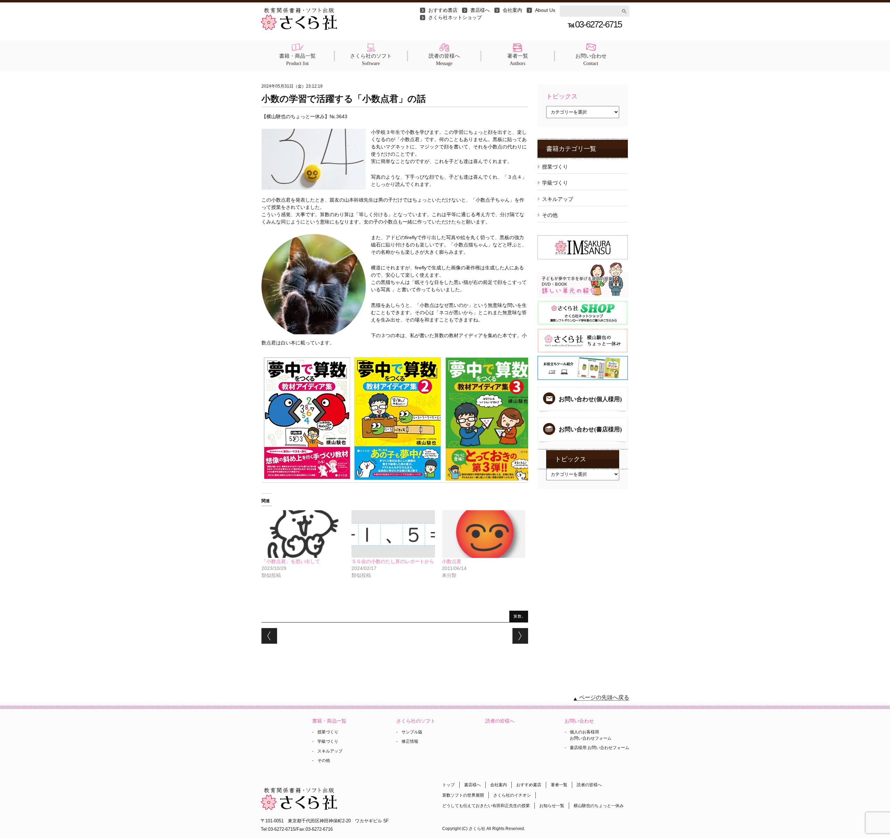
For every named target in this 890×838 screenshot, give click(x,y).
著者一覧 (517, 59)
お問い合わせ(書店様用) (590, 429)
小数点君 (451, 561)
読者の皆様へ (444, 59)
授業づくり (555, 167)
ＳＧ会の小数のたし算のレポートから (392, 561)
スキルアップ (557, 199)
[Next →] (520, 636)
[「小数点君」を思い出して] (303, 534)
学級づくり (555, 183)
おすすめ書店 (443, 10)
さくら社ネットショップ (455, 17)
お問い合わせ (591, 59)
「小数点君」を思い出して (290, 561)
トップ (448, 784)
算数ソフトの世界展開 (463, 795)
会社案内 (512, 10)
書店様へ (480, 10)
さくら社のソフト (371, 59)
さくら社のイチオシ (512, 795)
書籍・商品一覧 (297, 59)
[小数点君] (483, 534)
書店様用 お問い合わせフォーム (599, 747)
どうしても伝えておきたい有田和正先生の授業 (486, 805)
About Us (545, 10)
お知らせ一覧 (551, 805)
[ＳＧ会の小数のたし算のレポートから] (393, 534)
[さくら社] (299, 11)
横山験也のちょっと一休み (599, 805)
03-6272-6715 (595, 24)
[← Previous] (269, 636)
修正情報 (410, 741)
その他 (550, 215)
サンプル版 (412, 732)
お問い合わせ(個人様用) (590, 399)
